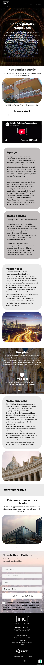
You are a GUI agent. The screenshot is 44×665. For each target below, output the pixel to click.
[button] (26, 4)
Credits (22, 644)
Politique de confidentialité (22, 638)
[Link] (20, 661)
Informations (22, 636)
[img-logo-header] (6, 4)
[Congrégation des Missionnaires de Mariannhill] (22, 91)
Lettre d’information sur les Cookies (22, 642)
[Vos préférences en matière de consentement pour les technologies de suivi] (40, 661)
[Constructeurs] (22, 529)
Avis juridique (22, 640)
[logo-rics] (22, 651)
